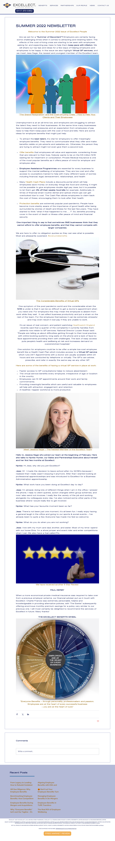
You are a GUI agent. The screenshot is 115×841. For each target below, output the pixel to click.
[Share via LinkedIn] (28, 714)
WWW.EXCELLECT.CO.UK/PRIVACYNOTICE (66, 828)
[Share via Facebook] (17, 714)
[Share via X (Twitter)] (22, 714)
